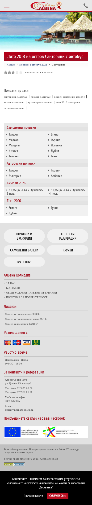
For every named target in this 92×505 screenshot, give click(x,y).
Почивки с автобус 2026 (33, 64)
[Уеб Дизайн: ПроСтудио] (14, 464)
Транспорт (24, 262)
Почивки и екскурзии (24, 236)
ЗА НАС (10, 283)
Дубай (55, 151)
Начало (11, 64)
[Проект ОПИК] (46, 437)
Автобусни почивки (21, 163)
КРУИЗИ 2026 (16, 183)
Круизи (68, 250)
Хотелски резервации (67, 236)
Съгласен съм (57, 495)
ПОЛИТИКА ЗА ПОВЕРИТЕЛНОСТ (26, 297)
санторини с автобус (15, 96)
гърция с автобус (40, 96)
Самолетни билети (24, 250)
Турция (13, 134)
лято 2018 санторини (68, 102)
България (15, 176)
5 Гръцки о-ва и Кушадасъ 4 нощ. (67, 191)
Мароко (13, 140)
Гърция (55, 140)
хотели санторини (14, 102)
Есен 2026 (14, 200)
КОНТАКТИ (13, 287)
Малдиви (15, 145)
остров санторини (14, 107)
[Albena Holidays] (46, 5)
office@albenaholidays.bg (19, 409)
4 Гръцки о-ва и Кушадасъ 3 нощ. (25, 191)
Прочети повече (33, 496)
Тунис (54, 156)
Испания (56, 145)
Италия (13, 151)
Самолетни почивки (21, 127)
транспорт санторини (40, 102)
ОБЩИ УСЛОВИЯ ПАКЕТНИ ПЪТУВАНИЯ (31, 292)
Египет (55, 134)
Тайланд (14, 156)
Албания (56, 176)
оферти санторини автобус (69, 96)
